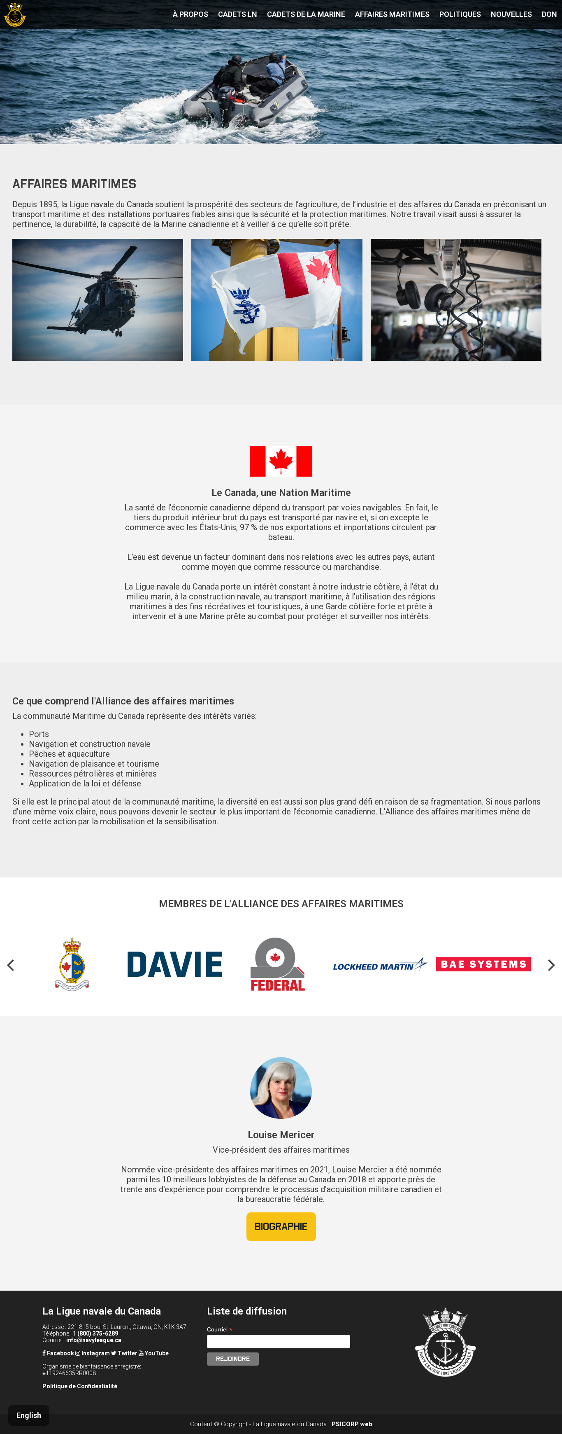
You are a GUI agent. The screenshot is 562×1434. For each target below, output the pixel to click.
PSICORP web (352, 1424)
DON (549, 14)
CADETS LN (237, 14)
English (28, 1415)
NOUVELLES (511, 14)
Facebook (60, 1353)
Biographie (281, 1226)
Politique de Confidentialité (79, 1386)
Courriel (219, 1329)
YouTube (156, 1353)
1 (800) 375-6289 (95, 1333)
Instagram (95, 1353)
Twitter (126, 1353)
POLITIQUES (460, 14)
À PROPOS (190, 14)
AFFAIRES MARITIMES (392, 14)
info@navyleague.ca (93, 1340)
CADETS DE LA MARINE (306, 14)
